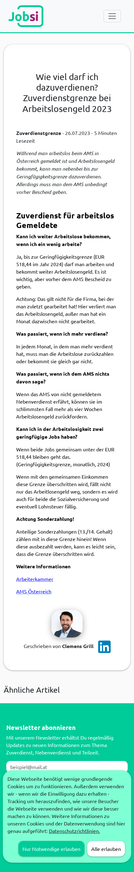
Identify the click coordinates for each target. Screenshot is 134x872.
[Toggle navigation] (112, 16)
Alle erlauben (106, 849)
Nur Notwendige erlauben (51, 849)
